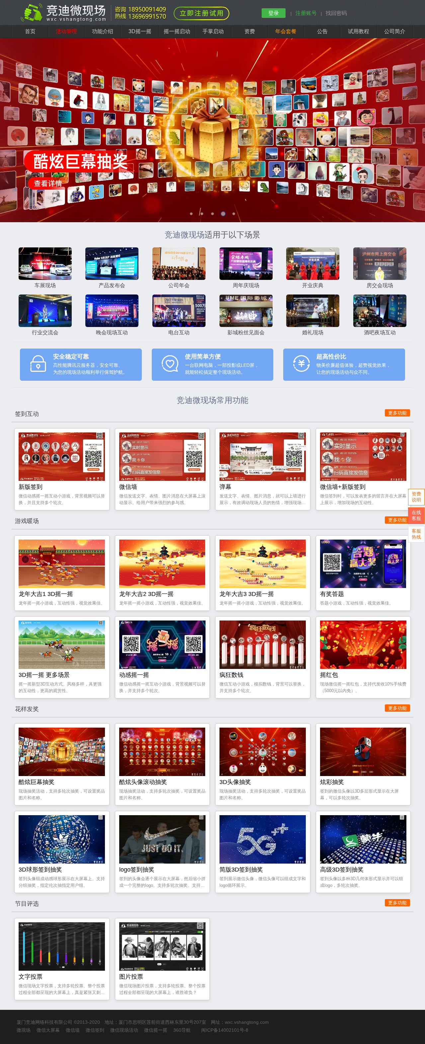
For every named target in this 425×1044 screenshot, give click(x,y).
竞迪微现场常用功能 (212, 400)
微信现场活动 (124, 1030)
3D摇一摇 (139, 31)
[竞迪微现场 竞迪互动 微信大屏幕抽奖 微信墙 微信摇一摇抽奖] (95, 21)
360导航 (182, 1030)
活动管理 (66, 31)
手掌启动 (213, 31)
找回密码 (336, 13)
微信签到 (95, 1030)
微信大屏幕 (48, 1030)
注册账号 (306, 13)
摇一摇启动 (177, 31)
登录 (273, 13)
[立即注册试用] (201, 13)
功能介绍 (102, 31)
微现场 (24, 1030)
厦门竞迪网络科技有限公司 (44, 1022)
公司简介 (394, 31)
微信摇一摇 (155, 1030)
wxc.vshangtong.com (247, 1022)
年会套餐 (286, 31)
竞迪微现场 (185, 234)
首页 (30, 31)
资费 (249, 31)
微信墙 (73, 1030)
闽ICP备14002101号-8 (224, 1030)
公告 (322, 31)
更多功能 (397, 413)
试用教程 (358, 31)
